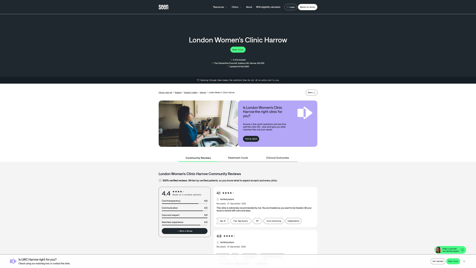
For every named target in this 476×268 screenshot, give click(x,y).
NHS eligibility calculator (268, 7)
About (249, 7)
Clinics (235, 7)
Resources (218, 7)
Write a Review (186, 231)
